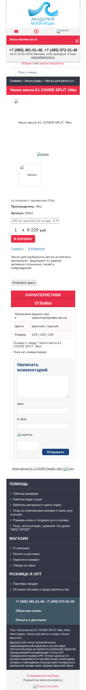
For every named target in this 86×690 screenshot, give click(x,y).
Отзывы (43, 303)
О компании (21, 548)
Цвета (19, 326)
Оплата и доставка (26, 554)
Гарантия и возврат (26, 559)
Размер (20, 334)
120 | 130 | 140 (43, 334)
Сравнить (17, 248)
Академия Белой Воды (44, 675)
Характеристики (43, 295)
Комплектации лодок (27, 499)
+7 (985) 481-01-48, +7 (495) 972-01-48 (43, 50)
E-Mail (21, 419)
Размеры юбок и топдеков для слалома (41, 520)
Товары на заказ (24, 565)
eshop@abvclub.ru (43, 57)
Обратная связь (29, 610)
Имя (20, 404)
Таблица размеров (25, 493)
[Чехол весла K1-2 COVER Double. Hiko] (68, 468)
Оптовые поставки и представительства (41, 589)
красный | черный (45, 326)
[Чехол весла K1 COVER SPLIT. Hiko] (43, 154)
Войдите (27, 63)
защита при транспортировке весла (49, 315)
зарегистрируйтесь (51, 63)
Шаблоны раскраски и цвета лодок (37, 505)
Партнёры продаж (25, 583)
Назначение (23, 315)
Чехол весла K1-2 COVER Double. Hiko (37, 468)
